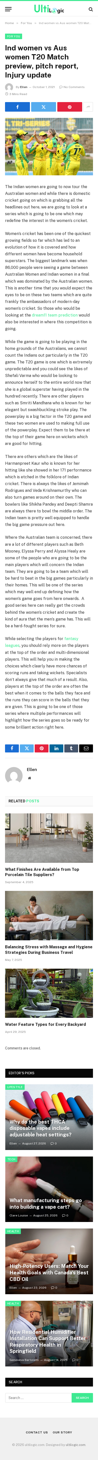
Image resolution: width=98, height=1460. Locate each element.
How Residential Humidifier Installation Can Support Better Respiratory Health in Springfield (48, 1341)
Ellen (23, 87)
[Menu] (8, 9)
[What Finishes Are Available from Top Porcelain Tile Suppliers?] (49, 838)
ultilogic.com (75, 1445)
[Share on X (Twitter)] (43, 107)
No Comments (74, 87)
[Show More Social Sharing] (88, 107)
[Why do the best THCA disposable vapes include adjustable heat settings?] (49, 1117)
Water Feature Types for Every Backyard (45, 1024)
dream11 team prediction (55, 315)
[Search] (90, 9)
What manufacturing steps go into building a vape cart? (46, 1203)
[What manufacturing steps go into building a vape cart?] (49, 1189)
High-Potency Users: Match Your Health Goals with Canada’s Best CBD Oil (49, 1272)
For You (13, 36)
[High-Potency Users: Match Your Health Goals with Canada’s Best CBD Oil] (49, 1261)
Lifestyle (15, 1087)
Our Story (62, 1432)
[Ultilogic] (49, 9)
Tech (11, 1159)
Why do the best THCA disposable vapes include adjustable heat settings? (40, 1128)
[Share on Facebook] (17, 107)
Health (13, 1231)
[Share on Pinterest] (69, 107)
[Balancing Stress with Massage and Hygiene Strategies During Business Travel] (49, 915)
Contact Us (37, 1432)
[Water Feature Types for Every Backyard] (49, 993)
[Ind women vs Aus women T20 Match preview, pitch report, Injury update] (49, 146)
